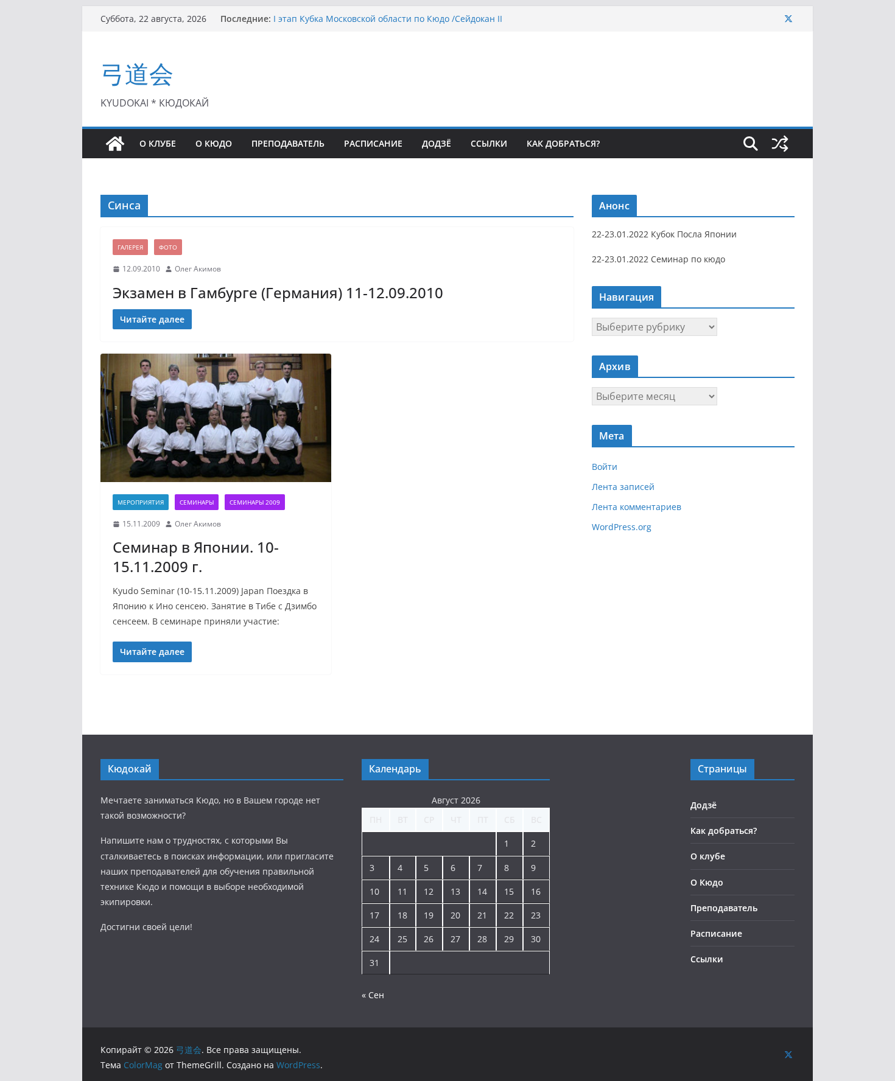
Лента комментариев (636, 507)
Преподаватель (288, 143)
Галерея (130, 247)
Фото (168, 247)
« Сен (373, 995)
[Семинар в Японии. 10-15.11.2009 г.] (215, 418)
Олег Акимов (198, 269)
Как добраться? (563, 143)
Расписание (373, 143)
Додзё (436, 143)
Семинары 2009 (255, 502)
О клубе (157, 143)
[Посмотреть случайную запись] (780, 143)
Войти (604, 466)
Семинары (197, 502)
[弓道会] (115, 143)
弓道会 (137, 73)
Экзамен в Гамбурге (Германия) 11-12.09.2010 (278, 292)
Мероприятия (141, 502)
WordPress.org (621, 527)
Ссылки (489, 143)
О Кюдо (213, 143)
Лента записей (623, 486)
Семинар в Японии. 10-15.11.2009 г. (196, 556)
